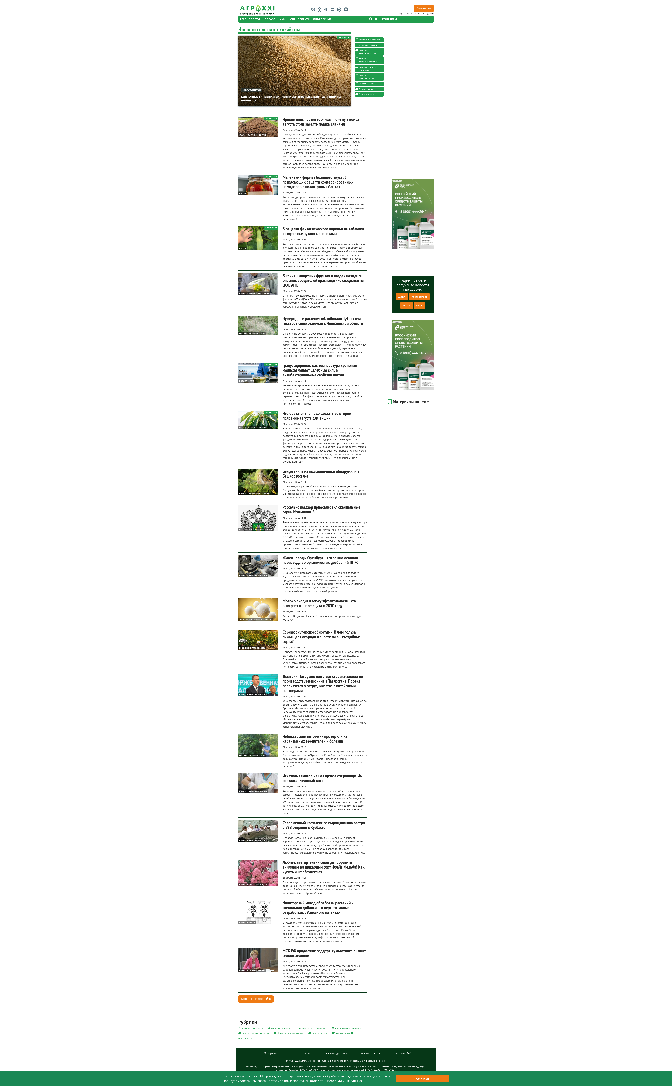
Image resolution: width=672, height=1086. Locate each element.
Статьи (242, 193)
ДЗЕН (401, 296)
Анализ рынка (366, 88)
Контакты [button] (389, 19)
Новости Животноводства (253, 575)
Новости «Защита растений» (254, 293)
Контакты (303, 1053)
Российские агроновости (252, 333)
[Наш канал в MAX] (347, 9)
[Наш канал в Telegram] (326, 9)
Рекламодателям (336, 1053)
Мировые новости (368, 44)
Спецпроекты (300, 19)
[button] (377, 19)
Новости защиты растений (367, 68)
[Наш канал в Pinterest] (340, 9)
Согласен (422, 1078)
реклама (397, 181)
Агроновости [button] (250, 19)
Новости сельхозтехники (367, 77)
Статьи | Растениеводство (252, 135)
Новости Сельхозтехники (252, 970)
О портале (271, 1053)
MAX (419, 305)
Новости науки (251, 90)
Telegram (420, 296)
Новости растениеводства (368, 60)
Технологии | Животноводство (255, 619)
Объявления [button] (322, 19)
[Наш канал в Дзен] (333, 9)
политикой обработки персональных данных (327, 1081)
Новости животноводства (367, 52)
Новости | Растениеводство (253, 884)
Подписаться (424, 7)
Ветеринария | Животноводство (256, 529)
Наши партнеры (369, 1053)
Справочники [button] (275, 19)
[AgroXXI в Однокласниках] (320, 9)
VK (408, 305)
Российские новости (369, 39)
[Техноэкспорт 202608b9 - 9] (413, 214)
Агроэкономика (367, 94)
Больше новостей (255, 999)
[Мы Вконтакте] (314, 9)
